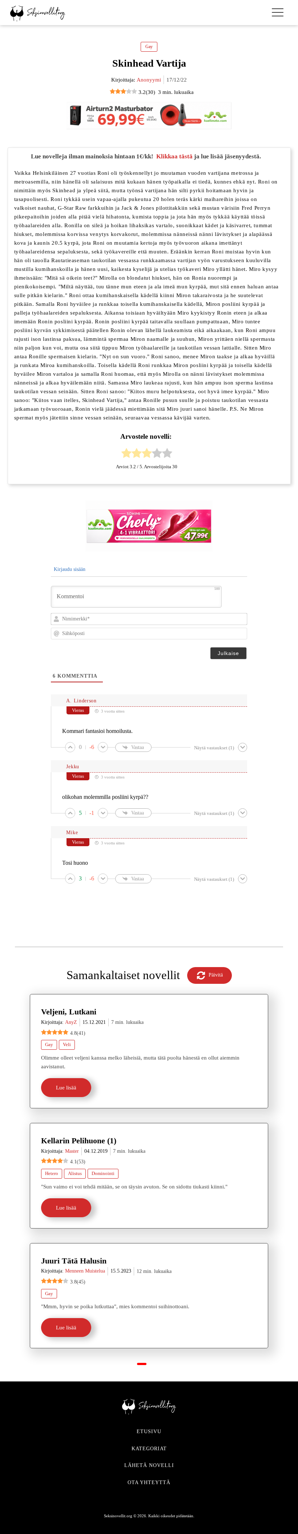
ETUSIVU (149, 1431)
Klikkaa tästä (174, 156)
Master (72, 1151)
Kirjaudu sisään (68, 569)
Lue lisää (66, 1088)
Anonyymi (149, 80)
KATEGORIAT (149, 1448)
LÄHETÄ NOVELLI (149, 1465)
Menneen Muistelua (85, 1271)
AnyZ (71, 1022)
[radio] (126, 454)
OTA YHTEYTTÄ (149, 1482)
